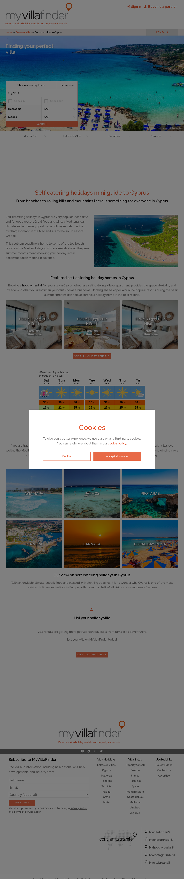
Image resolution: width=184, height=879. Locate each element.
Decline (67, 456)
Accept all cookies (117, 456)
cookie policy (117, 443)
